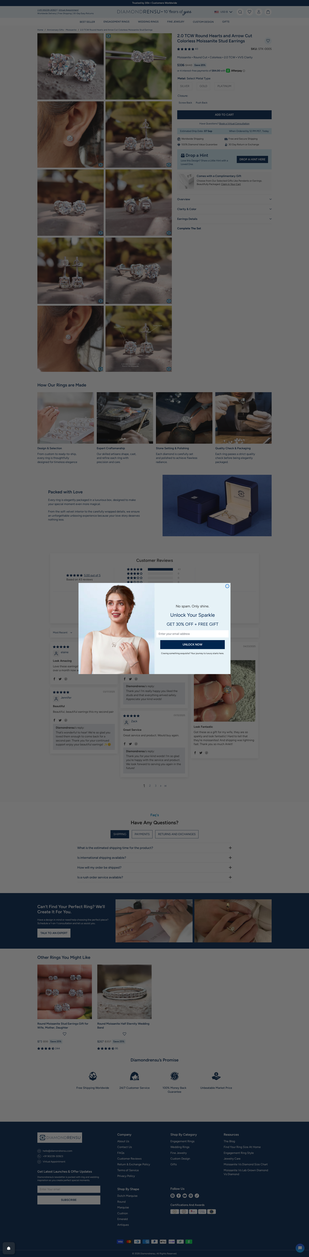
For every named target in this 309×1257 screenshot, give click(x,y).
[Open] (9, 1248)
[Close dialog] (227, 586)
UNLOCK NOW (192, 644)
